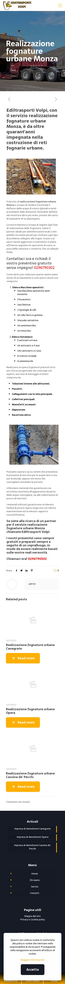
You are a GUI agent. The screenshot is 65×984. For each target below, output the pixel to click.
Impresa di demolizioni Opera (32, 837)
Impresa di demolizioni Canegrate (32, 829)
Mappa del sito (32, 916)
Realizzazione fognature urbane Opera (30, 711)
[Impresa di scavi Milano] (17, 5)
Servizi (34, 886)
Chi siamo (35, 880)
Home (34, 874)
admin (32, 584)
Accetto (32, 969)
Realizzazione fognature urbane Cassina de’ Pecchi (30, 775)
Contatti (34, 893)
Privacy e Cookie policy (32, 919)
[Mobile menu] (60, 5)
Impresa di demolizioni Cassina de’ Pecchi (32, 847)
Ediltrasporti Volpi (35, 531)
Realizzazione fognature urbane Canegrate (30, 646)
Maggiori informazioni (32, 960)
